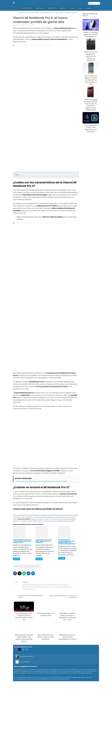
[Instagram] (23, 649)
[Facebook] (15, 573)
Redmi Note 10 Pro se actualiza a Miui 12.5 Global (31, 596)
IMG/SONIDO (52, 8)
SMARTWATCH (39, 8)
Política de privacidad (38, 679)
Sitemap (23, 679)
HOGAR (71, 8)
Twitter (53, 519)
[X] (19, 573)
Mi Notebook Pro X (19, 566)
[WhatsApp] (24, 573)
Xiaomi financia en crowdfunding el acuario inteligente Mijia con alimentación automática (66, 542)
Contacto (28, 679)
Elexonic (25, 582)
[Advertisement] (45, 359)
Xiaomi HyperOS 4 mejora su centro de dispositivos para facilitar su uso (22, 541)
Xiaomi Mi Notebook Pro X (33, 566)
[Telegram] (33, 573)
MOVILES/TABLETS (26, 8)
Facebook (47, 519)
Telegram (34, 519)
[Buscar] (98, 3)
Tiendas (79, 8)
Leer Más (16, 559)
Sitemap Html (66, 679)
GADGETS (62, 8)
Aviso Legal (17, 679)
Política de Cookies (50, 679)
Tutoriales (88, 8)
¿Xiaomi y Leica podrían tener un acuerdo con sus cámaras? (63, 596)
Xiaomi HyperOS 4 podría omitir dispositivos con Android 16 (44, 541)
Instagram (40, 519)
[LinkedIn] (29, 573)
